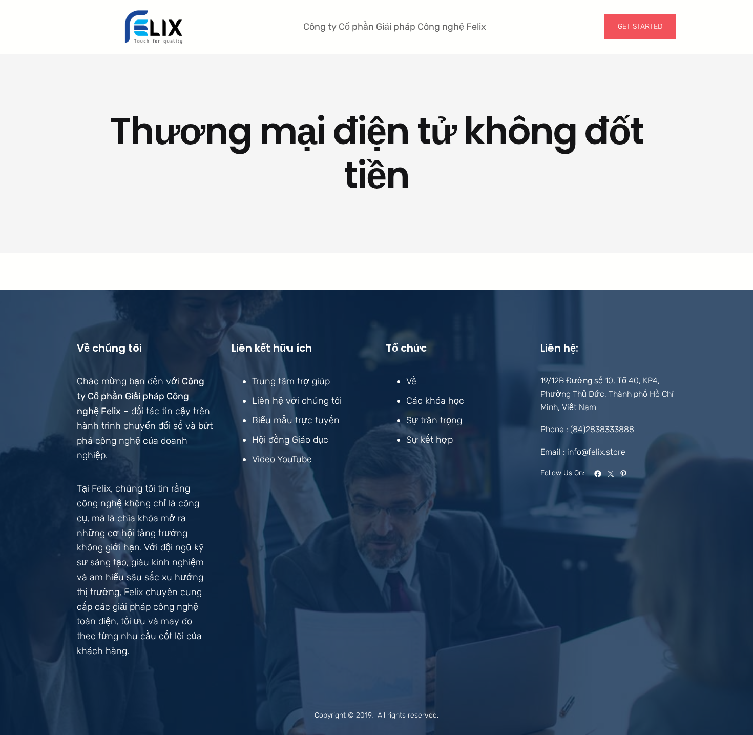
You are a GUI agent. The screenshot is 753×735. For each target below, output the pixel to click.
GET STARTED (640, 26)
